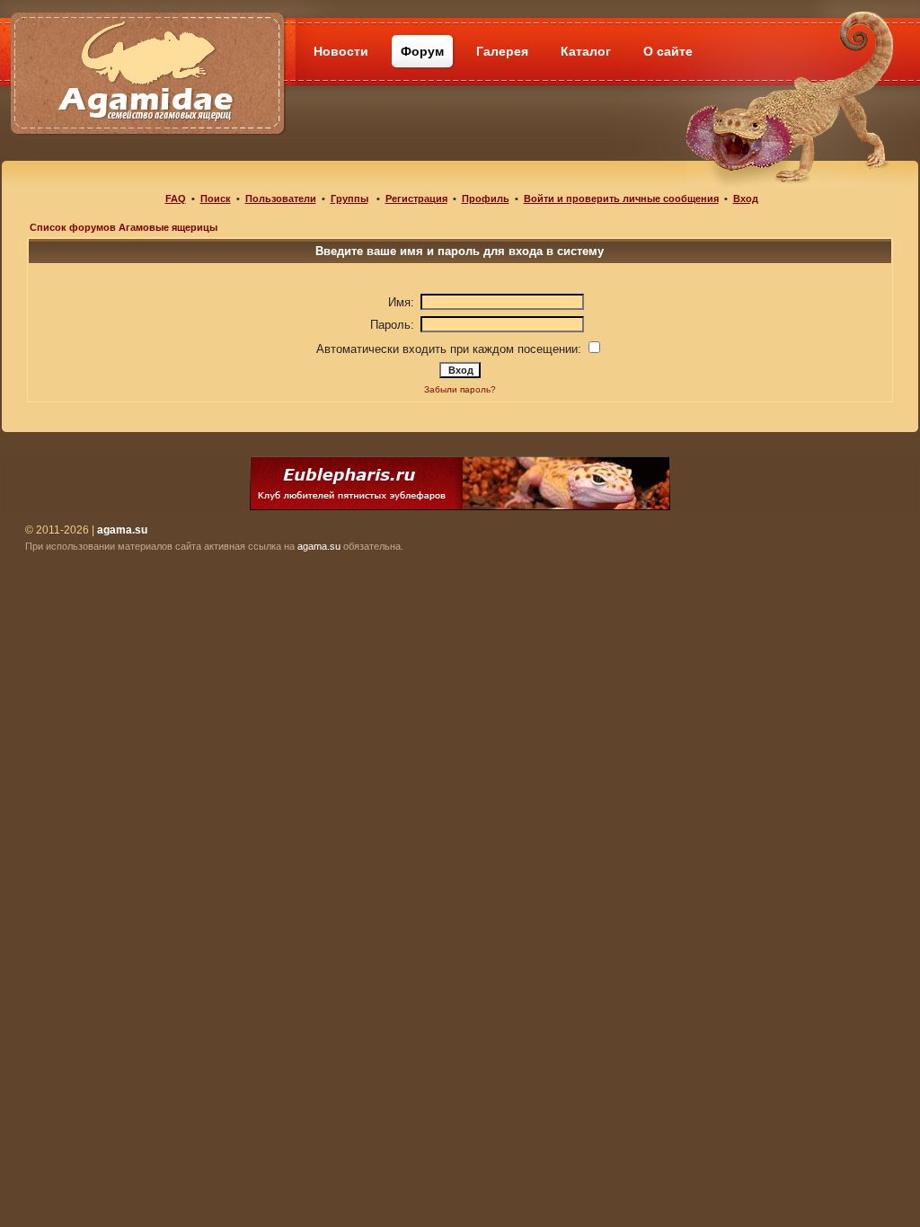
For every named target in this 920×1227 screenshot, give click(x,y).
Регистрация (416, 198)
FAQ (175, 198)
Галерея (502, 51)
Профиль (485, 198)
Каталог (586, 51)
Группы (349, 198)
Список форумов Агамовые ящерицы (123, 227)
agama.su (319, 546)
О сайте (668, 51)
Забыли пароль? (460, 389)
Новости (341, 51)
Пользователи (280, 198)
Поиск (215, 198)
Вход (745, 198)
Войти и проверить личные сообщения (621, 198)
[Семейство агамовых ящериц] (147, 51)
